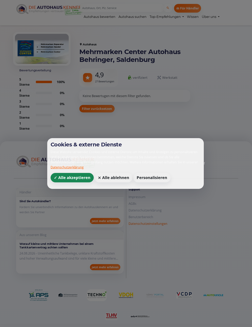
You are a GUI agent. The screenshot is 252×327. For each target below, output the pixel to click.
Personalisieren (152, 177)
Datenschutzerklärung (67, 167)
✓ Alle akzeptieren (72, 177)
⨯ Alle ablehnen (113, 177)
